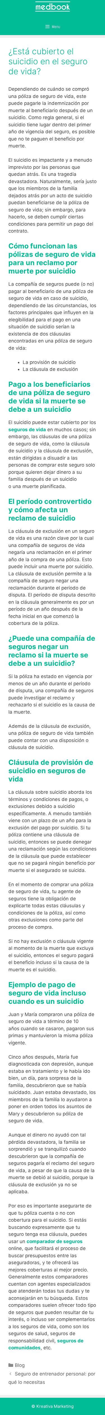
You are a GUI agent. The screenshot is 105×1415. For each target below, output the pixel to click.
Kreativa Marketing (55, 1406)
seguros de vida (27, 429)
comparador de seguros (55, 1241)
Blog (20, 1365)
